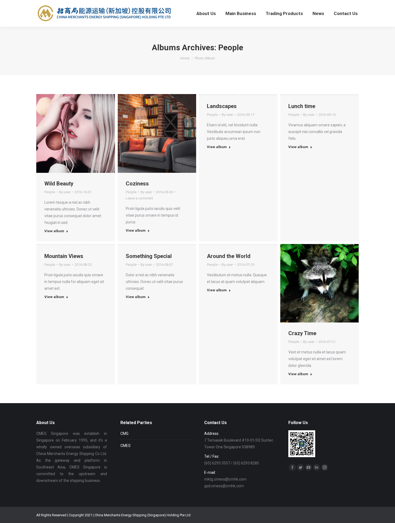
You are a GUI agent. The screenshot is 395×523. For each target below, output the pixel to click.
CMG (124, 433)
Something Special (149, 256)
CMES (125, 445)
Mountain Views (63, 256)
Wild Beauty (58, 183)
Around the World (228, 256)
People (49, 192)
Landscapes (222, 106)
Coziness (137, 183)
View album (54, 231)
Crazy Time (302, 333)
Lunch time (301, 106)
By (64, 192)
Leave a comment (139, 198)
